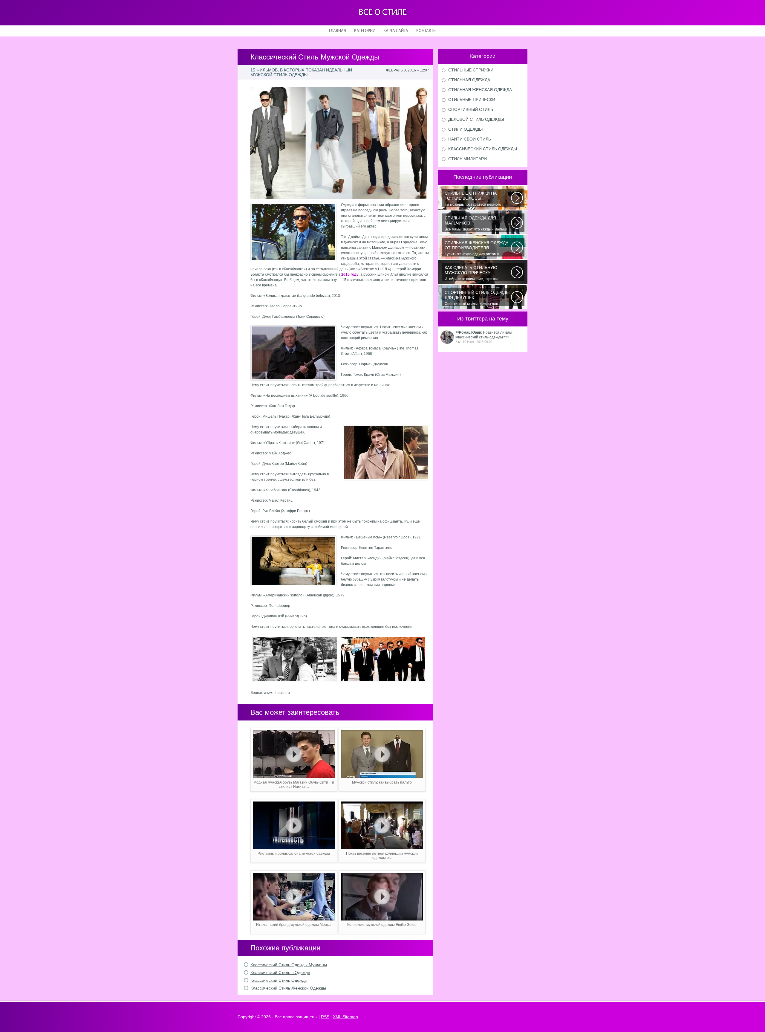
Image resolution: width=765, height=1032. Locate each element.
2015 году (350, 274)
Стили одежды (465, 129)
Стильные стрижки (470, 70)
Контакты (426, 31)
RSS (325, 1016)
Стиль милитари (467, 158)
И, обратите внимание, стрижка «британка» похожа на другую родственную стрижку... (471, 273)
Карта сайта (395, 31)
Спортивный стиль (470, 109)
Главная (337, 31)
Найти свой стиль (469, 139)
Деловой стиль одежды (476, 119)
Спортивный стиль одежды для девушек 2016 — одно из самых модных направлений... (477, 298)
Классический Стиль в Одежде (280, 972)
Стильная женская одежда (480, 89)
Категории (364, 31)
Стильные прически (471, 99)
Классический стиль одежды (482, 148)
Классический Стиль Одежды (278, 980)
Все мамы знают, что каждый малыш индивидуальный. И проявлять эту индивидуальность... (476, 224)
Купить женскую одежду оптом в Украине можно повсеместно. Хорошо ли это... (477, 248)
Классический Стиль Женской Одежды (288, 988)
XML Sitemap (345, 1016)
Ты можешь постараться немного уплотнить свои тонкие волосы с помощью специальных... (473, 199)
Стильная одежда (469, 79)
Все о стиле (383, 12)
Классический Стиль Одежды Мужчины (288, 964)
